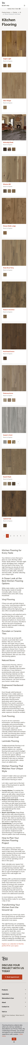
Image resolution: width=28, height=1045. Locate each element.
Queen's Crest (7, 435)
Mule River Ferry (8, 268)
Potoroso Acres (8, 393)
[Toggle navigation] (24, 5)
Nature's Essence (8, 309)
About (4, 1002)
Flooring (15, 12)
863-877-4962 (5, 5)
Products (5, 990)
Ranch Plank (7, 477)
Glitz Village (7, 100)
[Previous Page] (4, 536)
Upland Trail (7, 519)
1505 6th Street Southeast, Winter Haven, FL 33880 (13, 1016)
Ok (14, 1039)
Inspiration (5, 994)
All (20, 12)
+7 (18, 442)
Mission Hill (7, 184)
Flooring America (6, 12)
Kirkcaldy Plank (8, 142)
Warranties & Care (8, 998)
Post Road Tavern (8, 351)
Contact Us (5, 1006)
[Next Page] (24, 536)
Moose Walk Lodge (9, 226)
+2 (18, 483)
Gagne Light (7, 59)
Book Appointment (13, 977)
